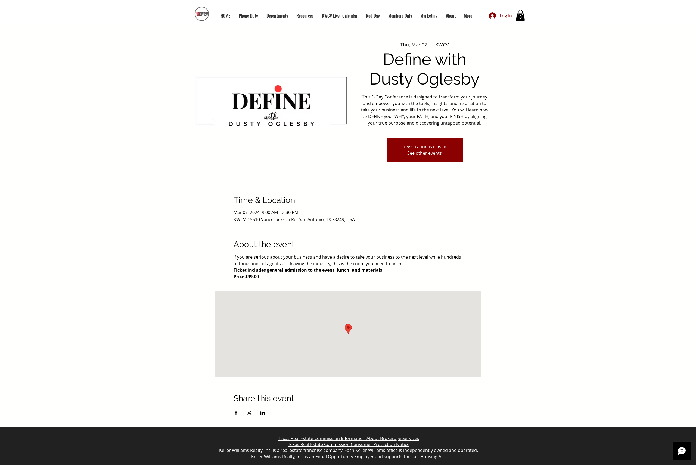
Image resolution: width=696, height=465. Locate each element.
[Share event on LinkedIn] (262, 413)
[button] (277, 16)
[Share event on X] (249, 413)
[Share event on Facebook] (236, 413)
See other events (424, 153)
